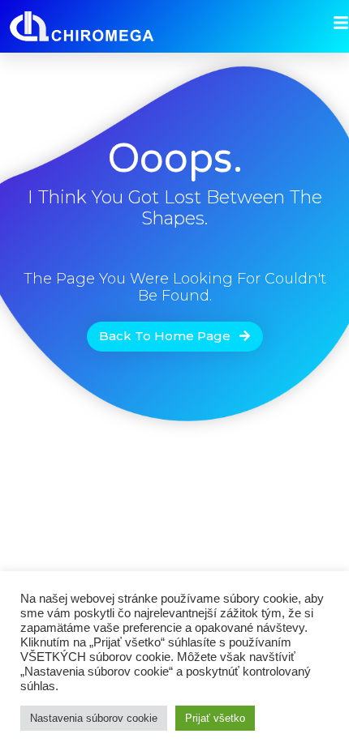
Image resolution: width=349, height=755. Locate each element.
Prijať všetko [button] (215, 718)
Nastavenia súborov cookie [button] (93, 718)
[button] (175, 337)
